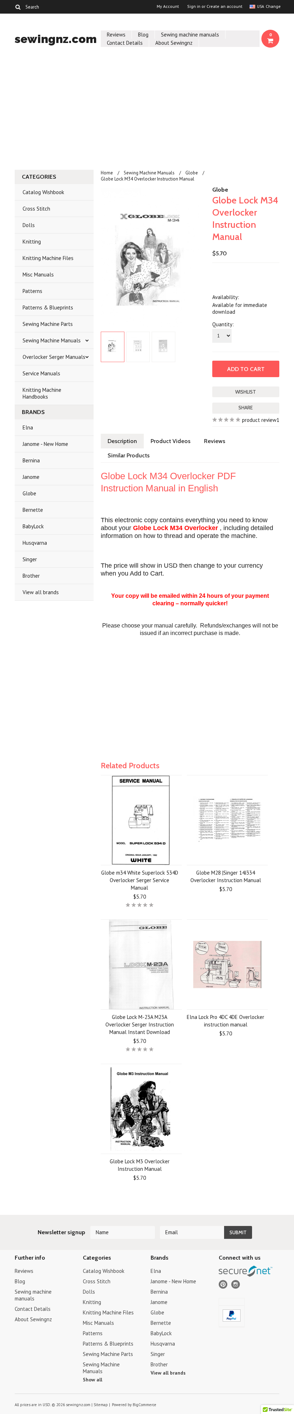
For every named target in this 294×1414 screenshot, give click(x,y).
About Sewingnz (174, 42)
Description (122, 441)
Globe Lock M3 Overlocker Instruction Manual (140, 1165)
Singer (30, 559)
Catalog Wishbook (43, 192)
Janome (31, 476)
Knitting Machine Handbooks (42, 393)
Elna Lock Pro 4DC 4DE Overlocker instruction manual (225, 1021)
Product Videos (170, 441)
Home (107, 173)
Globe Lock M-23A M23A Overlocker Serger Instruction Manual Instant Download (139, 1024)
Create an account (224, 6)
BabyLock (33, 526)
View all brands (41, 592)
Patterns (32, 291)
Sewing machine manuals (190, 34)
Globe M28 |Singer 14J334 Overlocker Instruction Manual (225, 876)
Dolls (29, 225)
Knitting (32, 241)
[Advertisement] (147, 110)
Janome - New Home (45, 444)
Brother (31, 575)
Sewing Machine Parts (48, 324)
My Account (168, 6)
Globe (29, 493)
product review (259, 420)
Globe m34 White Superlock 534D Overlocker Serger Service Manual (139, 880)
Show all (92, 1379)
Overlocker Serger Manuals (54, 357)
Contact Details (125, 42)
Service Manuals (41, 373)
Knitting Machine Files (48, 258)
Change (272, 6)
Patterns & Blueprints (48, 307)
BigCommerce (144, 1404)
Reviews (116, 34)
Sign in (193, 6)
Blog (143, 34)
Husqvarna (35, 542)
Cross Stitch (36, 208)
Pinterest (223, 1284)
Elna (28, 427)
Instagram (235, 1284)
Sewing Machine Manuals (52, 340)
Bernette (33, 509)
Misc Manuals (38, 274)
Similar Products (129, 455)
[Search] (18, 7)
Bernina (31, 460)
